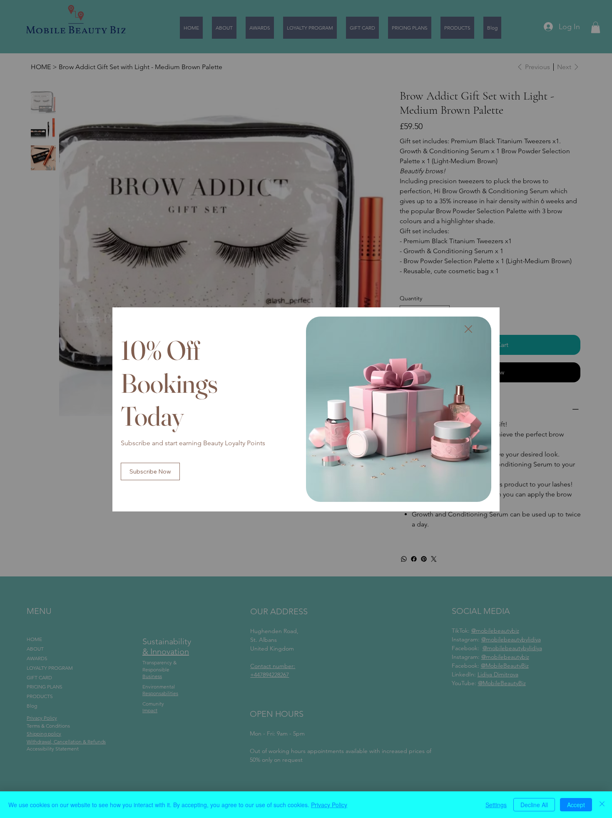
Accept (576, 805)
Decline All (534, 805)
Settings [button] (496, 805)
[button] (468, 329)
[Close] (602, 804)
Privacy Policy (329, 805)
